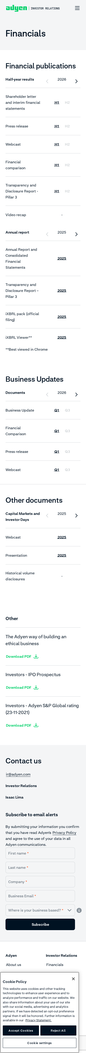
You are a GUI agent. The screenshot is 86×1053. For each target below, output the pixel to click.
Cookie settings (39, 1043)
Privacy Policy (64, 832)
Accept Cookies (20, 1030)
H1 (57, 102)
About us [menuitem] (13, 964)
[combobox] (40, 910)
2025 (62, 258)
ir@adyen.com (18, 774)
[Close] (73, 979)
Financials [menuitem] (54, 964)
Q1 (56, 410)
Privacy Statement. (38, 1020)
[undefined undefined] (74, 8)
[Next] (76, 81)
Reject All (58, 1030)
